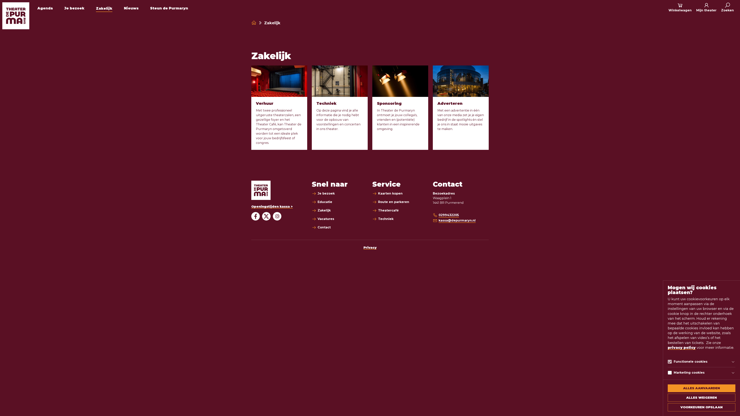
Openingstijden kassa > (272, 206)
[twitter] (266, 216)
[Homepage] (253, 23)
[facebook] (255, 216)
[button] (727, 7)
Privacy (370, 247)
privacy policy (682, 348)
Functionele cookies (690, 361)
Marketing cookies (689, 372)
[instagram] (277, 216)
